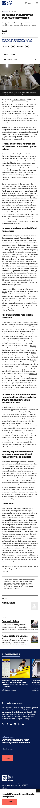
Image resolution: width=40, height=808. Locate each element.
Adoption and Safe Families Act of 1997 (24, 271)
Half (3, 236)
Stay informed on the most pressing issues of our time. (16, 740)
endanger (22, 334)
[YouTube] (11, 724)
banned (33, 352)
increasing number (17, 111)
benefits (23, 383)
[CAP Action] (8, 778)
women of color (10, 254)
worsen (19, 369)
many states (14, 357)
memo (4, 188)
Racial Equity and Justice (15, 636)
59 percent (34, 245)
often (32, 461)
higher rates (15, 499)
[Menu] (36, 3)
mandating (28, 433)
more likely (23, 240)
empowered (21, 534)
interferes (33, 359)
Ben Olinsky (13, 690)
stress (4, 442)
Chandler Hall (35, 690)
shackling (34, 329)
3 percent (32, 324)
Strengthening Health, (20, 41)
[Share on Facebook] (8, 46)
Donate (28, 3)
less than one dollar (25, 475)
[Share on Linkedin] (13, 46)
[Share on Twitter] (4, 46)
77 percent (22, 250)
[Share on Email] (22, 46)
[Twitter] (3, 724)
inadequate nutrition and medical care (15, 329)
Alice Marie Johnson (18, 99)
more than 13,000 (26, 193)
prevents (33, 345)
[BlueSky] (23, 724)
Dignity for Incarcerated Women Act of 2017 (19, 156)
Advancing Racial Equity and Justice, (13, 40)
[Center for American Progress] (4, 3)
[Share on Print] (27, 46)
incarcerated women (18, 116)
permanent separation (17, 280)
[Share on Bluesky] (18, 46)
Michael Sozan (6, 690)
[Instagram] (15, 724)
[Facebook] (7, 724)
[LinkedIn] (18, 724)
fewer (6, 294)
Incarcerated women (16, 426)
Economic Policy (10, 621)
